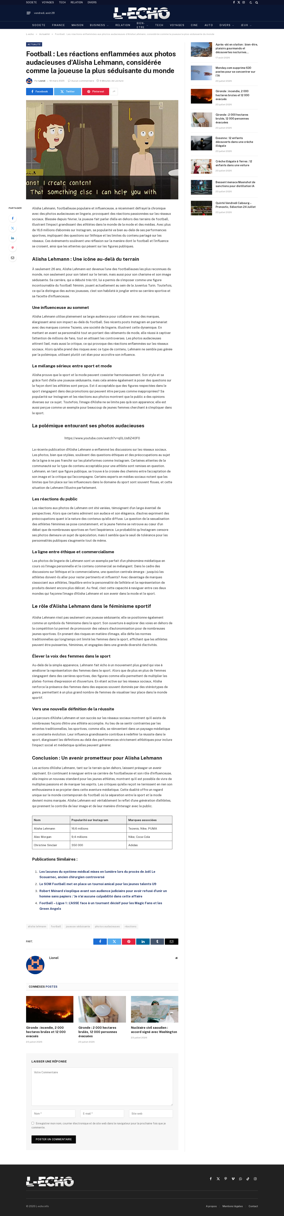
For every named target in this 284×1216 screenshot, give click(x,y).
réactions (131, 926)
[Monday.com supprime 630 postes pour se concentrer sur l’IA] (201, 73)
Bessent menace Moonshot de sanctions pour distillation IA (235, 184)
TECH (62, 2)
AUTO (209, 25)
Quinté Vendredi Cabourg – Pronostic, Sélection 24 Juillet (236, 205)
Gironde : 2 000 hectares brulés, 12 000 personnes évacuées (97, 1032)
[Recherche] (256, 2)
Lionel (42, 80)
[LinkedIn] (12, 238)
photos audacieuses (107, 926)
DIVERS (92, 2)
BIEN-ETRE (141, 25)
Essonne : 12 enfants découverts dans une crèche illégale (234, 142)
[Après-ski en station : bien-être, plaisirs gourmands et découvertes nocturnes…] (201, 49)
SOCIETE (31, 2)
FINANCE (58, 25)
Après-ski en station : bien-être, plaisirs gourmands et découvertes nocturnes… (237, 48)
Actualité (34, 44)
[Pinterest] (12, 248)
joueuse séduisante (78, 926)
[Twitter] (12, 228)
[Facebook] (12, 218)
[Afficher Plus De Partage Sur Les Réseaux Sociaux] (114, 91)
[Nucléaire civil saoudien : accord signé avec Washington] (154, 1009)
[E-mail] (12, 257)
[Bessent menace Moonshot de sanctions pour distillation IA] (201, 187)
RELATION (77, 2)
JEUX (244, 25)
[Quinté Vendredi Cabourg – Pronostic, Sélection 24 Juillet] (201, 208)
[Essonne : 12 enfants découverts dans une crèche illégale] (201, 143)
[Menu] (29, 13)
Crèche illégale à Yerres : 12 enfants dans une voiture (234, 163)
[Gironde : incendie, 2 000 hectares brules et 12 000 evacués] (49, 1009)
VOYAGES (48, 2)
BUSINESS (97, 25)
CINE (194, 25)
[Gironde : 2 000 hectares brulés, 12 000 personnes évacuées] (102, 1009)
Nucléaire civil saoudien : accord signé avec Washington (154, 1030)
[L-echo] (141, 13)
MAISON (78, 25)
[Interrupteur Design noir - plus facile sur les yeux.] (251, 2)
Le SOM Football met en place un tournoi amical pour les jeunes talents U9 (97, 884)
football (56, 926)
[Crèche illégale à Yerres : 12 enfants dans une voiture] (201, 166)
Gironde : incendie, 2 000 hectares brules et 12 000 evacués (46, 1032)
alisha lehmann (37, 926)
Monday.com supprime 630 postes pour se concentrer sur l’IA (235, 71)
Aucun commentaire (82, 80)
